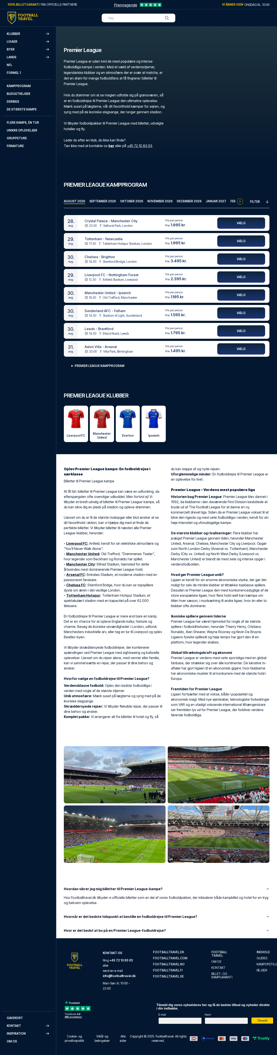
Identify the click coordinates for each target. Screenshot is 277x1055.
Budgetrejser (18, 94)
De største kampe (22, 109)
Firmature (15, 146)
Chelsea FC (75, 585)
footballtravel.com (170, 958)
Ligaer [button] (12, 41)
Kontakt (218, 967)
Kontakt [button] (14, 1025)
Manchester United (82, 554)
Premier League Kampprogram (99, 366)
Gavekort (15, 1018)
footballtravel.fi (167, 970)
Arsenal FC (75, 574)
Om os (12, 1041)
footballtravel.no (169, 964)
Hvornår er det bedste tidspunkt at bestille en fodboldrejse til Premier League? (130, 916)
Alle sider (123, 1038)
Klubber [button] (13, 34)
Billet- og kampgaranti (221, 975)
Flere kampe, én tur (23, 122)
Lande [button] (11, 57)
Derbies (13, 101)
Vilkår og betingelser (102, 1038)
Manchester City (80, 564)
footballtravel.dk (168, 952)
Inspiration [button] (16, 1033)
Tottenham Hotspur (83, 595)
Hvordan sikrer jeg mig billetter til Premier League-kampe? (113, 889)
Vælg (241, 223)
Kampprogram (19, 86)
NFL (9, 65)
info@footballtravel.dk (119, 976)
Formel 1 (14, 73)
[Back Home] (23, 18)
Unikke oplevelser (22, 130)
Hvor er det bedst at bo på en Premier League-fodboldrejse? (115, 930)
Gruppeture (17, 138)
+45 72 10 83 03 (139, 146)
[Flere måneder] (240, 201)
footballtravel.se (168, 976)
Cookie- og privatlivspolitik (74, 1038)
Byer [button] (10, 49)
